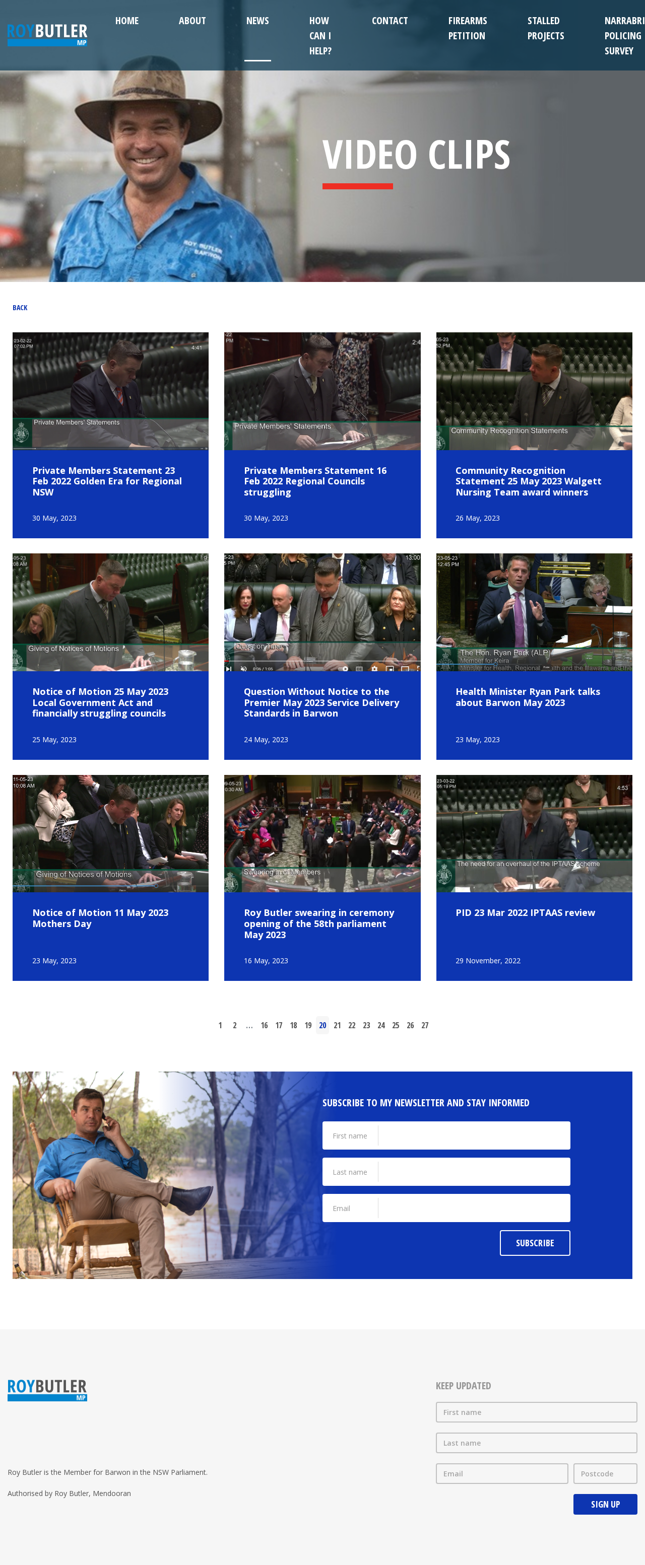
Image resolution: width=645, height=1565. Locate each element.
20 (322, 1025)
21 (337, 1025)
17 (278, 1025)
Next (448, 1025)
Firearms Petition (467, 28)
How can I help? (320, 35)
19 (307, 1025)
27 (424, 1025)
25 (395, 1025)
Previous (196, 1025)
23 (366, 1025)
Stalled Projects (546, 28)
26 (410, 1025)
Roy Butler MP (47, 35)
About (192, 20)
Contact (390, 20)
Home (127, 20)
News (257, 20)
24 (380, 1025)
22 (351, 1025)
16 (264, 1025)
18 (293, 1025)
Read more (111, 435)
